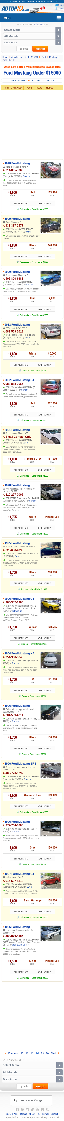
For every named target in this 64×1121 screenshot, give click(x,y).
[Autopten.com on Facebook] (17, 1109)
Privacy (45, 1114)
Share (60, 5)
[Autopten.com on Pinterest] (22, 1109)
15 (42, 1053)
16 (47, 1053)
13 (32, 1053)
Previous (12, 1053)
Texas (24, 370)
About (32, 1114)
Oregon (24, 644)
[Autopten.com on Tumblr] (42, 1109)
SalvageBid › (17, 611)
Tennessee (24, 262)
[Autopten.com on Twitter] (32, 1109)
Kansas (24, 589)
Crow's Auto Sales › (20, 945)
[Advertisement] (32, 124)
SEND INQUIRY (44, 203)
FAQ (38, 1114)
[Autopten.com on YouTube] (37, 1109)
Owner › (26, 176)
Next (54, 1053)
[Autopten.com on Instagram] (27, 1109)
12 (27, 1053)
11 (22, 1053)
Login (60, 8)
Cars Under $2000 (40, 209)
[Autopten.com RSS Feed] (47, 1109)
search (40, 49)
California (24, 209)
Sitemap (23, 1114)
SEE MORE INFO (21, 203)
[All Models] (32, 36)
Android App (12, 1114)
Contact (54, 1114)
